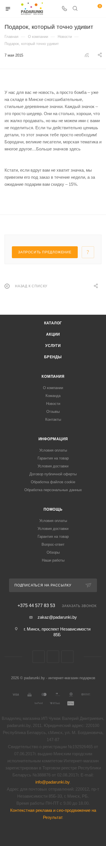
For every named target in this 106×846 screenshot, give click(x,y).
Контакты (53, 419)
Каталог (53, 323)
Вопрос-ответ (53, 544)
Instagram (67, 657)
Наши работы (53, 560)
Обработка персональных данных (53, 490)
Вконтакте (39, 657)
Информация (53, 439)
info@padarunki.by (52, 782)
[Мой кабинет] (85, 9)
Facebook (53, 657)
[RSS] (87, 55)
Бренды (53, 357)
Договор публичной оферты (53, 474)
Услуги (53, 346)
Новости (53, 404)
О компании (53, 388)
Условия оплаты (53, 450)
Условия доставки (53, 466)
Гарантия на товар (53, 458)
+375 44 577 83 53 (36, 605)
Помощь (53, 509)
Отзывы (53, 411)
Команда (53, 396)
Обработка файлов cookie (53, 482)
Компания (53, 376)
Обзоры (53, 552)
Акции (53, 334)
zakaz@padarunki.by (57, 617)
